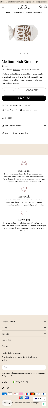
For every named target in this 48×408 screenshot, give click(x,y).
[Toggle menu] (2, 6)
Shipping (16, 70)
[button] (39, 399)
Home (8, 13)
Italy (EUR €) (22, 382)
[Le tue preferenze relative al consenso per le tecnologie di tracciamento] (44, 404)
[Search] (40, 6)
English (5, 382)
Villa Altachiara (15, 403)
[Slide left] (21, 53)
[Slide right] (27, 53)
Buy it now (24, 98)
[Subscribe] (43, 367)
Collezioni (18, 13)
